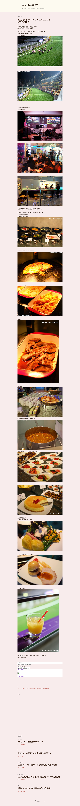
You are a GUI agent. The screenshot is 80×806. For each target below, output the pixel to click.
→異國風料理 (28, 688)
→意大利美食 (34, 688)
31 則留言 (22, 756)
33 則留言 (23, 767)
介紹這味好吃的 (45, 688)
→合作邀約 (23, 688)
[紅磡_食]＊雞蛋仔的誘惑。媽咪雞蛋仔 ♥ (34, 753)
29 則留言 (23, 779)
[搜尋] (61, 4)
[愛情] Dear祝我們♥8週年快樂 (30, 742)
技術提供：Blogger (41, 801)
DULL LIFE (20, 670)
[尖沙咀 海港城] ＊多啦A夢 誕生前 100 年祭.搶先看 (39, 777)
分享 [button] (18, 686)
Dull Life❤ (30, 4)
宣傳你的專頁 (21, 676)
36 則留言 (23, 744)
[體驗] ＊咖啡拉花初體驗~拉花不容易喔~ (34, 788)
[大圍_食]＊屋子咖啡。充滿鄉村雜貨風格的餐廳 (37, 765)
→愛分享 (40, 688)
